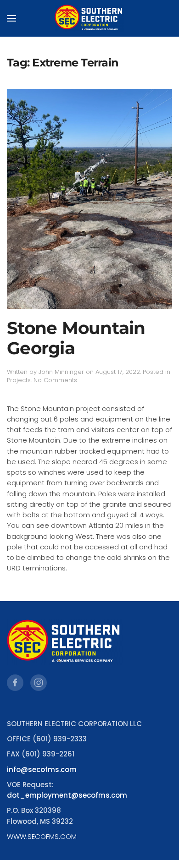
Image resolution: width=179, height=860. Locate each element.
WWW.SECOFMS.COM (42, 836)
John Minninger (61, 371)
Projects (19, 380)
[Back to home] (89, 18)
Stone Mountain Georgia (76, 338)
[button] (11, 18)
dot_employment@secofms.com (67, 795)
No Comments (55, 380)
